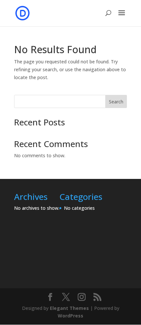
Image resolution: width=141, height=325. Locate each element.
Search (116, 101)
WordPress (70, 316)
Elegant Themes (69, 308)
